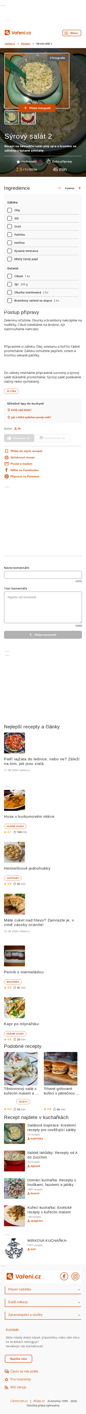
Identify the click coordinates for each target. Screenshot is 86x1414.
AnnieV (35, 1193)
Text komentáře (15, 588)
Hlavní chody (15, 826)
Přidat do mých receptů (26, 451)
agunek (35, 1166)
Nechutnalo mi (55, 438)
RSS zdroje (18, 1387)
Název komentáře (16, 568)
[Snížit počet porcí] (59, 188)
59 (19, 428)
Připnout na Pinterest (24, 476)
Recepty (25, 43)
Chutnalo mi (21, 438)
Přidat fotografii (40, 108)
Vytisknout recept (23, 457)
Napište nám (18, 1358)
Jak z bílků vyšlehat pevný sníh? (31, 417)
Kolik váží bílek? (21, 410)
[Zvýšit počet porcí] (79, 188)
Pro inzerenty (20, 1379)
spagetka (37, 1220)
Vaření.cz (10, 43)
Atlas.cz (39, 1401)
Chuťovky (13, 878)
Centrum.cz (19, 1401)
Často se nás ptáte (24, 1371)
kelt (33, 1249)
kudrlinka (37, 1138)
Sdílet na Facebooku (24, 470)
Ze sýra (11, 391)
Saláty (23, 1101)
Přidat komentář (45, 634)
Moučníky (13, 981)
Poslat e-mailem (21, 463)
